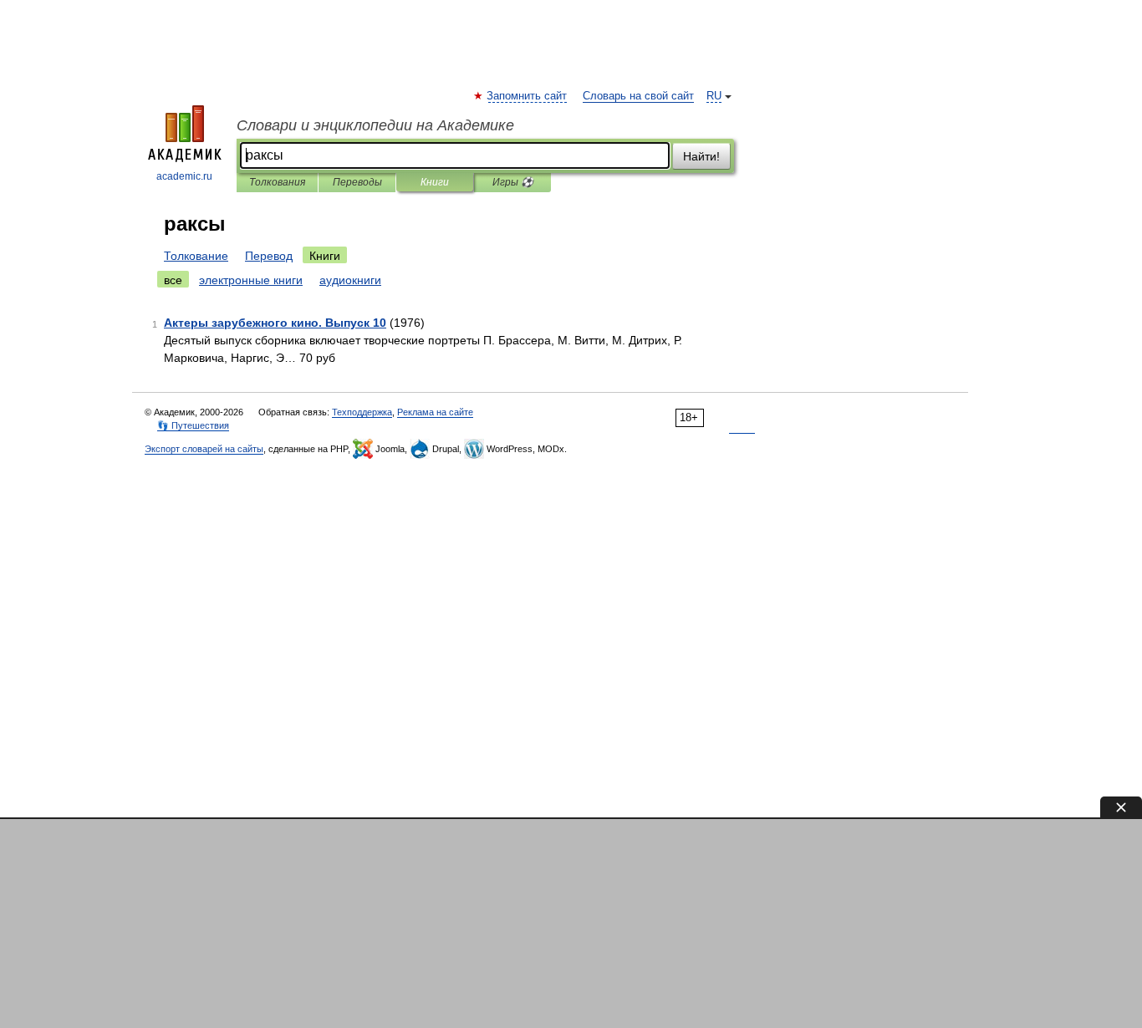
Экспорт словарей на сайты (204, 449)
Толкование (196, 255)
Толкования (277, 182)
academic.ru (184, 176)
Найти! (701, 156)
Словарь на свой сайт (638, 96)
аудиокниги (350, 280)
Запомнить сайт (527, 96)
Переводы (357, 182)
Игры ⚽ (512, 182)
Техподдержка (362, 412)
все (173, 280)
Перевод (269, 255)
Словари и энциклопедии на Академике (375, 125)
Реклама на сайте (435, 412)
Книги (435, 182)
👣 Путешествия (193, 425)
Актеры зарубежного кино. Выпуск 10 (275, 322)
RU (713, 96)
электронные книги (251, 280)
